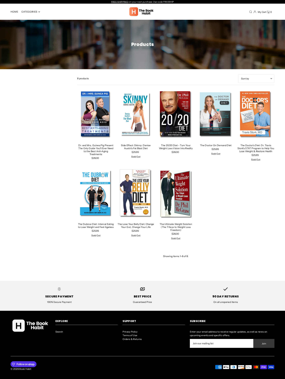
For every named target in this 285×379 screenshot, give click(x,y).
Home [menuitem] (14, 11)
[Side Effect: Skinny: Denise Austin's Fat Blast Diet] (135, 114)
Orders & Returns (132, 339)
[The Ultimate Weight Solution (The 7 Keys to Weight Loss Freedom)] (175, 193)
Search (59, 331)
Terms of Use (130, 335)
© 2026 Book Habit (21, 368)
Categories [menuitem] (29, 11)
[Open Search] (250, 11)
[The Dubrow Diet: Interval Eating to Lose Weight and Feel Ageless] (95, 193)
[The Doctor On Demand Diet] (215, 114)
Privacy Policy (130, 331)
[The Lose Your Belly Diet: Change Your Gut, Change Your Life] (135, 193)
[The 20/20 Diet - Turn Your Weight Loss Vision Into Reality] (175, 114)
